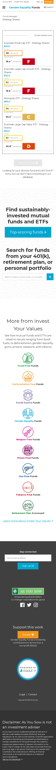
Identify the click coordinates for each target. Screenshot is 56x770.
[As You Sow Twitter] (28, 605)
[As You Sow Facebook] (21, 605)
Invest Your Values (21, 2)
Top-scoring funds (26, 232)
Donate (48, 2)
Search (50, 7)
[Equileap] (28, 670)
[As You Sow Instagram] (34, 605)
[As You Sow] (28, 592)
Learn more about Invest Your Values (27, 520)
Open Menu (3, 7)
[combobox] (28, 276)
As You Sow (7, 2)
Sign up (39, 2)
